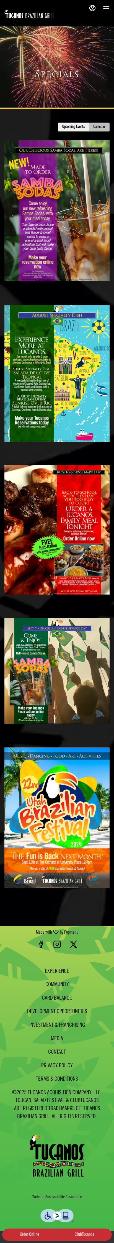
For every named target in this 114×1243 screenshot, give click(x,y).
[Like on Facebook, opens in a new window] (41, 946)
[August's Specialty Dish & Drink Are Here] (57, 371)
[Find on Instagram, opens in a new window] (57, 946)
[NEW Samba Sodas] (57, 208)
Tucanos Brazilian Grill (57, 1156)
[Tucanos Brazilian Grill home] (29, 13)
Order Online (29, 1234)
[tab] (73, 127)
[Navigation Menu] (106, 8)
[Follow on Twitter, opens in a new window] (73, 946)
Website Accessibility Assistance (57, 1197)
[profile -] (92, 8)
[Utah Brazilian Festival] (57, 815)
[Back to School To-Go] (57, 527)
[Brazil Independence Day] (57, 669)
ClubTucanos (84, 1234)
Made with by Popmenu (41, 932)
